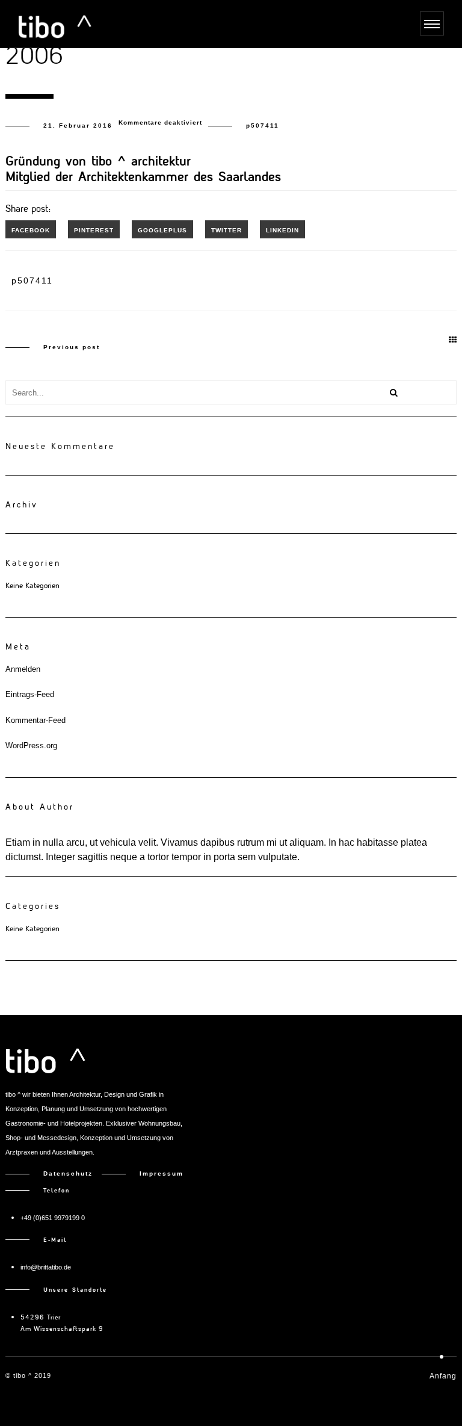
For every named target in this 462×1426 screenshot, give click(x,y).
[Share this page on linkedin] (282, 229)
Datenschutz (72, 1173)
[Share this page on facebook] (30, 229)
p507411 (262, 125)
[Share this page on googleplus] (162, 229)
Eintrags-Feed (29, 694)
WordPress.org (31, 745)
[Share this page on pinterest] (94, 229)
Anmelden (22, 669)
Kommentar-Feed (35, 720)
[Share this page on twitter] (226, 229)
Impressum (161, 1173)
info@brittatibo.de (45, 1267)
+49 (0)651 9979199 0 (52, 1217)
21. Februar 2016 (77, 125)
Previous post (71, 347)
